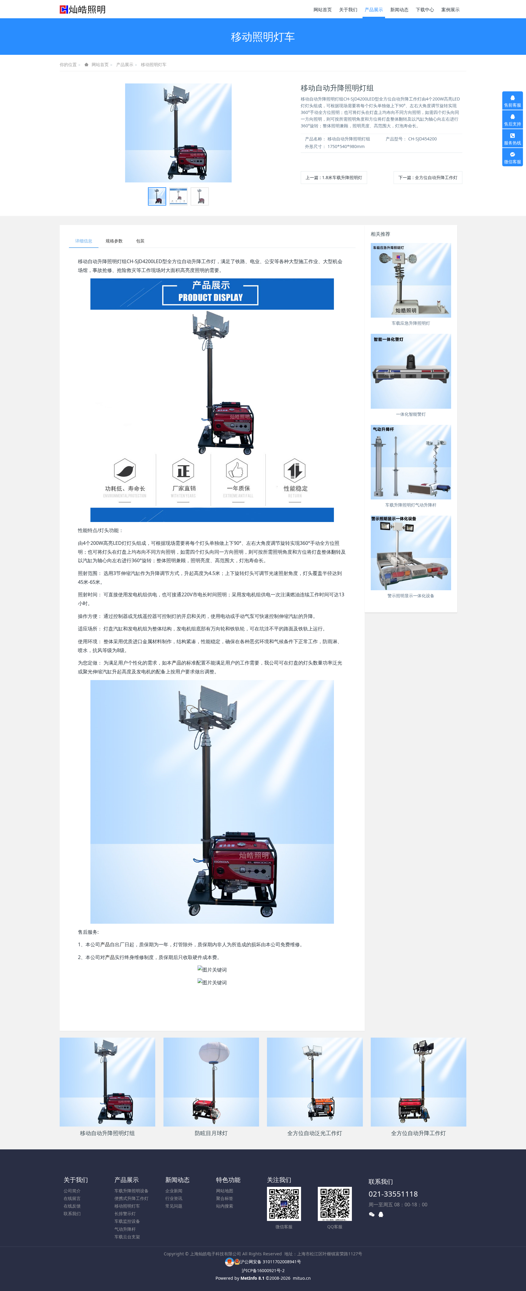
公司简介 (72, 1191)
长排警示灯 (125, 1213)
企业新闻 (173, 1191)
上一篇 (334, 177)
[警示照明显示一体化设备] (411, 553)
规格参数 (114, 241)
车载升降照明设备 (131, 1191)
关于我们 (76, 1180)
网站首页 (323, 9)
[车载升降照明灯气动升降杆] (411, 462)
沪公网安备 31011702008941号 (270, 1262)
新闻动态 (177, 1180)
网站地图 (224, 1191)
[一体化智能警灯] (411, 371)
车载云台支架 (127, 1237)
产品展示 (124, 64)
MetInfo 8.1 (252, 1278)
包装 (140, 241)
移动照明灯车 (154, 64)
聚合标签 (224, 1198)
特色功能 (228, 1180)
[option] (178, 132)
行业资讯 (173, 1198)
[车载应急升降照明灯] (411, 280)
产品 (176, 662)
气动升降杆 (125, 1229)
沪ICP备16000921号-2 (263, 1270)
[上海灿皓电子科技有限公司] (82, 9)
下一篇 (428, 177)
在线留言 (72, 1198)
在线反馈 (72, 1206)
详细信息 (83, 241)
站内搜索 (224, 1206)
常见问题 (173, 1206)
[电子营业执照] (229, 1262)
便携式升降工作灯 (131, 1198)
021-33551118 (393, 1194)
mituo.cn (302, 1278)
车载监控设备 (127, 1221)
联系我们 (72, 1213)
